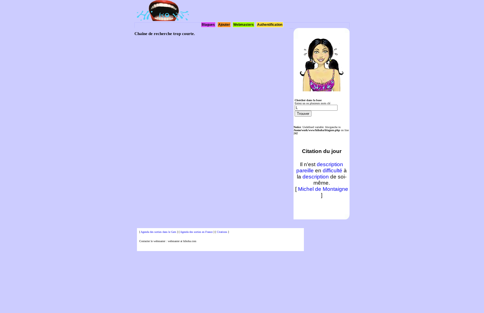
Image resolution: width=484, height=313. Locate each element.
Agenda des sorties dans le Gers (158, 231)
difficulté (332, 170)
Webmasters (243, 25)
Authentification (269, 25)
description (330, 164)
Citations (222, 231)
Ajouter (224, 25)
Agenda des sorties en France (196, 231)
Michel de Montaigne (323, 189)
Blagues (208, 25)
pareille (305, 170)
